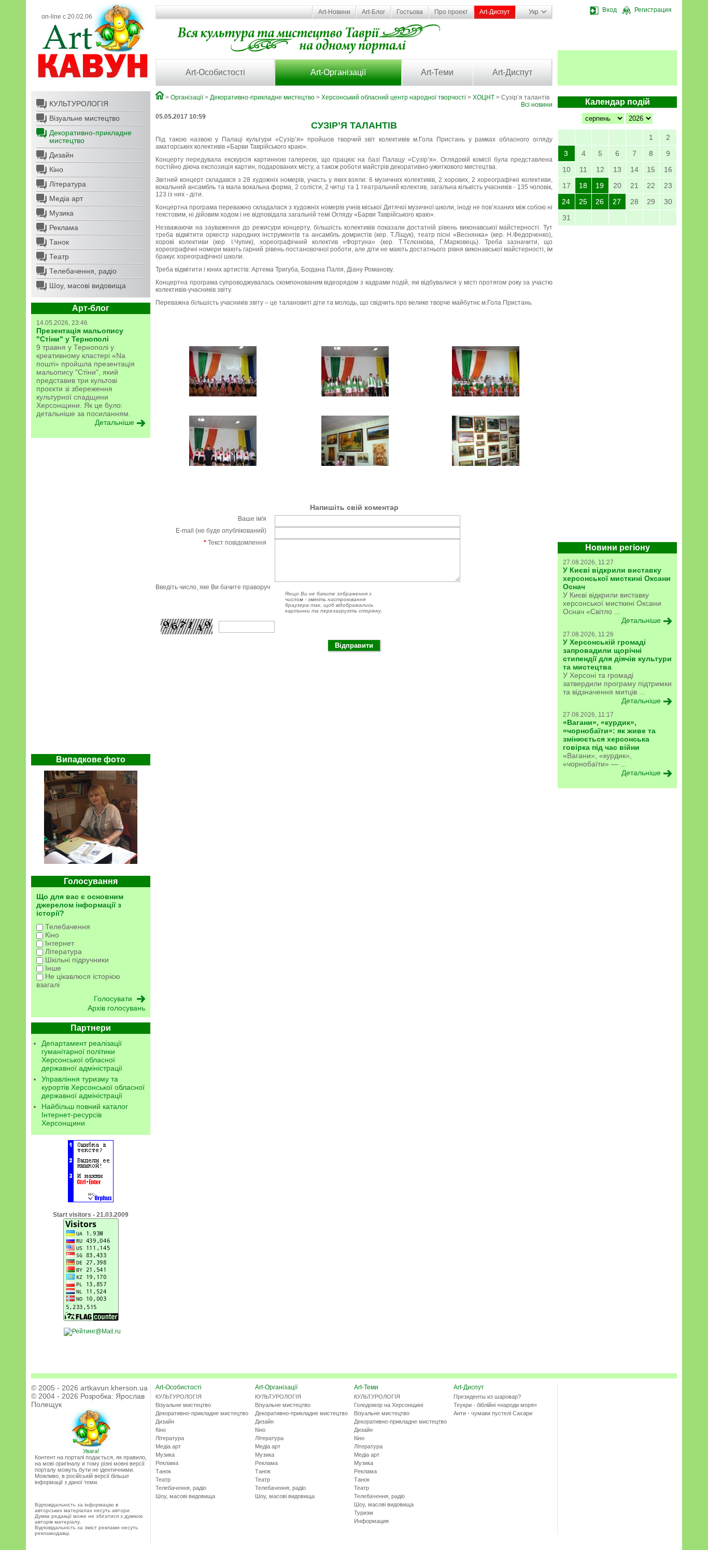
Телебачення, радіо (83, 271)
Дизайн (61, 155)
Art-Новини (334, 12)
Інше (52, 968)
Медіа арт (66, 198)
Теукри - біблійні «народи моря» (495, 1405)
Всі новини (537, 104)
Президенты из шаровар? (487, 1396)
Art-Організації (338, 72)
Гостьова (410, 12)
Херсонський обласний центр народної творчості (393, 97)
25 (583, 201)
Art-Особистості (215, 72)
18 (583, 185)
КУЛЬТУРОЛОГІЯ (78, 103)
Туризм (363, 1513)
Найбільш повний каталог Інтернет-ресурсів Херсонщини (84, 1114)
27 (617, 201)
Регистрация (653, 9)
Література (67, 184)
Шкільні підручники (76, 960)
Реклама (63, 227)
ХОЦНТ (483, 97)
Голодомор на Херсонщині (388, 1405)
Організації (187, 97)
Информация (371, 1521)
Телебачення (66, 926)
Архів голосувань (116, 1008)
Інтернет (58, 943)
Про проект (451, 12)
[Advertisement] (90, 598)
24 (566, 201)
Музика (61, 213)
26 (600, 201)
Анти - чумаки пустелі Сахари (493, 1413)
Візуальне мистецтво (84, 118)
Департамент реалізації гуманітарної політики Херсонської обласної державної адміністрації (81, 1055)
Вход (609, 9)
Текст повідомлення (235, 542)
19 (600, 185)
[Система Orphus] (91, 1200)
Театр (59, 256)
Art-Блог (373, 12)
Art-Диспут (494, 12)
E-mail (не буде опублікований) (221, 530)
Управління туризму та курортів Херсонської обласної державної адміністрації (93, 1087)
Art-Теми (437, 72)
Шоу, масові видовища (87, 285)
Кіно (56, 169)
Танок (59, 242)
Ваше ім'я (252, 518)
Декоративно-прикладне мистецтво (90, 137)
